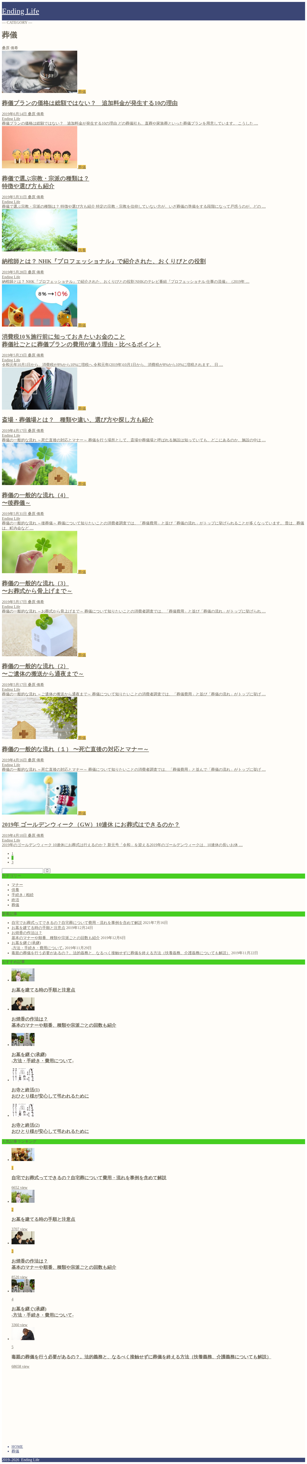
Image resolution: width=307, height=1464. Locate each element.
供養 (15, 890)
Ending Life (20, 11)
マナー (17, 885)
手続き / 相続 (23, 895)
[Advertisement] (42, 1406)
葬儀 (15, 905)
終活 (15, 900)
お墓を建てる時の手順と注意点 (38, 928)
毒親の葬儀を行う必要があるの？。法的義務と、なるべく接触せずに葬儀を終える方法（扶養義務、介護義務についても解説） (121, 953)
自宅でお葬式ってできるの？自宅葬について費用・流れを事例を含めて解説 (77, 923)
